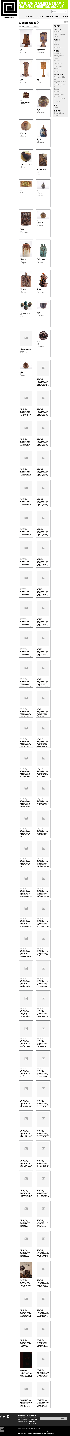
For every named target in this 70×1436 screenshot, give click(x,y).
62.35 (21, 100)
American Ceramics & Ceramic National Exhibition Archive (41, 5)
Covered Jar (40, 222)
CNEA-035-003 (40, 1249)
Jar (38, 192)
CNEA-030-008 (23, 498)
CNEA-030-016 (23, 618)
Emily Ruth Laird (58, 69)
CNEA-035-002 (23, 1249)
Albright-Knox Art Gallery (60, 82)
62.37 (21, 132)
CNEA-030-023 (40, 708)
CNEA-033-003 (23, 979)
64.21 (38, 311)
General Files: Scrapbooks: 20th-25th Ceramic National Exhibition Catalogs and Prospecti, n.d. (43, 1374)
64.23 (38, 341)
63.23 (38, 258)
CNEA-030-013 (40, 558)
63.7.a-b (39, 221)
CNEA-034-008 (40, 1189)
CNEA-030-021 (40, 678)
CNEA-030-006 (23, 468)
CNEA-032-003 (23, 888)
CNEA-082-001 (40, 1369)
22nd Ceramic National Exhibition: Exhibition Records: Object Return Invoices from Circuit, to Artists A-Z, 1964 (43, 1104)
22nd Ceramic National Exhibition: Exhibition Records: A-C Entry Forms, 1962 (43, 802)
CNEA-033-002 (40, 948)
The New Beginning (25, 349)
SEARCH (19, 1428)
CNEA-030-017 (40, 618)
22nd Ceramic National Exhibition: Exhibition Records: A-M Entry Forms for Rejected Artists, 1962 (43, 923)
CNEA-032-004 (40, 888)
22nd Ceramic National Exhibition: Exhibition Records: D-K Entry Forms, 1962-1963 (26, 833)
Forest (21, 192)
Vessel (21, 79)
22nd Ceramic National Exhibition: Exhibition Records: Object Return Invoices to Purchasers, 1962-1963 (26, 1134)
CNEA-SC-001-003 (24, 1399)
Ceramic (56, 107)
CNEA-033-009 (23, 1069)
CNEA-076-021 (40, 1339)
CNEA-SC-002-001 (41, 1399)
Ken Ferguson (57, 61)
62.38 (38, 138)
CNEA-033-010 (40, 1069)
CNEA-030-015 (40, 588)
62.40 (38, 168)
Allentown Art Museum (59, 84)
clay (55, 42)
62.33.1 (21, 48)
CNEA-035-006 (23, 1309)
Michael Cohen (57, 53)
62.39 (21, 163)
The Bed (22, 229)
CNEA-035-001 (40, 1219)
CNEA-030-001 (40, 378)
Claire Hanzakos (58, 63)
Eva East (56, 58)
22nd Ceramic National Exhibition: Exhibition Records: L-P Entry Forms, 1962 (43, 832)
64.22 (21, 348)
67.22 (21, 371)
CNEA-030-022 (23, 708)
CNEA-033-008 (40, 1039)
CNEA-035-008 (23, 1339)
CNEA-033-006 (40, 1009)
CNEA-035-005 (40, 1279)
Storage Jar (23, 259)
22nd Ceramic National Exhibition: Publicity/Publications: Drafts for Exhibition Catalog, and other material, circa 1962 (43, 1254)
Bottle (39, 139)
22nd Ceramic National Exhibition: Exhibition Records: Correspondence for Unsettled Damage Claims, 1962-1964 (25, 804)
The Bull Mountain (25, 102)
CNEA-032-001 (23, 858)
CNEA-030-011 (40, 528)
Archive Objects (57, 32)
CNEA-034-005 (23, 1159)
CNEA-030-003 (40, 408)
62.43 (21, 228)
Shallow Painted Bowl (26, 165)
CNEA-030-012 (23, 558)
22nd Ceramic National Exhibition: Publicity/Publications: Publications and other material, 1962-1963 (43, 1314)
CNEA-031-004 (40, 768)
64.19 (38, 288)
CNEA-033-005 (23, 1009)
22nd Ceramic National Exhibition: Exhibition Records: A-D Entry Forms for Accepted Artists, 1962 (43, 863)
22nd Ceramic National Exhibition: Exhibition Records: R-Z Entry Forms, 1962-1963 (26, 863)
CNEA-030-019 (40, 648)
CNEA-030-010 (23, 528)
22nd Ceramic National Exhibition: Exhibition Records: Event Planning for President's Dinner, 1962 (25, 1014)
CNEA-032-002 (40, 858)
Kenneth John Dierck (59, 56)
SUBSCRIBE (28, 1428)
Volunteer (32, 1428)
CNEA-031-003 (23, 768)
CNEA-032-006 (40, 918)
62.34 (38, 78)
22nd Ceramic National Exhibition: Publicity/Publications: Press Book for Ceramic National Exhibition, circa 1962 (26, 1344)
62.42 (38, 191)
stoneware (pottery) (59, 47)
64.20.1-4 (22, 311)
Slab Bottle (23, 289)
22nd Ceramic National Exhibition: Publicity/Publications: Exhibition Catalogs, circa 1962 (26, 1284)
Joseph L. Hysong (58, 66)
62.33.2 (38, 48)
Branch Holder (41, 49)
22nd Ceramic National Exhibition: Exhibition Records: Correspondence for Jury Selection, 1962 (42, 983)
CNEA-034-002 (40, 1099)
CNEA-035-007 (40, 1309)
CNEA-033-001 (23, 948)
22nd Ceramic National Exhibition (31, 26)
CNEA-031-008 (40, 828)
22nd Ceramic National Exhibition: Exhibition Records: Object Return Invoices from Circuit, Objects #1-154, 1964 (26, 1164)
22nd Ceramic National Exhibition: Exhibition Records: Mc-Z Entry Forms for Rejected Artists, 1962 (25, 953)
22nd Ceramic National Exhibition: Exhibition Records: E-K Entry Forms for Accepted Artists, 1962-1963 (26, 894)
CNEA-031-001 (23, 738)
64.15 (21, 288)
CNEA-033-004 (40, 979)
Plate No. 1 (23, 134)
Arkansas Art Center (58, 92)
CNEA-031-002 (40, 738)
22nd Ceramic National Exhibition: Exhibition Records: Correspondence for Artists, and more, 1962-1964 (25, 773)
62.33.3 (21, 78)
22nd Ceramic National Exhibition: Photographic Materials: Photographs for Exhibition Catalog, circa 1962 (42, 1225)
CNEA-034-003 (23, 1129)
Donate (23, 1428)
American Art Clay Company (58, 88)
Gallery (65, 16)
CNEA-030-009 (40, 498)
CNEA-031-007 (23, 828)
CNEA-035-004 (23, 1279)
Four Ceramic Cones (25, 313)
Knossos (39, 289)
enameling (56, 45)
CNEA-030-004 (23, 438)
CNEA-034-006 (40, 1159)
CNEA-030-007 (40, 468)
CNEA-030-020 (23, 678)
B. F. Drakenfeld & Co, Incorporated (59, 95)
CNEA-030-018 (23, 648)
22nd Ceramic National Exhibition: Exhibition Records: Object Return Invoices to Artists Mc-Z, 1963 (26, 1103)
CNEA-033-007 (23, 1039)
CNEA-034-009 (23, 1219)
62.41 (21, 191)
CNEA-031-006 (40, 798)
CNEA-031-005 (23, 798)
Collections (29, 16)
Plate (38, 343)
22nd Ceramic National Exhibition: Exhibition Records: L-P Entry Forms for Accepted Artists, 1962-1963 (43, 894)
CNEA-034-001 (23, 1099)
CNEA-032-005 (23, 918)
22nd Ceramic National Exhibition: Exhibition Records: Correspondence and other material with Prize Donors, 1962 (42, 1014)
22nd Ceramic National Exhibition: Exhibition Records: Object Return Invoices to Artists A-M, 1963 (43, 1073)
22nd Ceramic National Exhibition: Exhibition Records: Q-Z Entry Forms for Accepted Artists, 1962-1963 (26, 924)
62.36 (38, 108)
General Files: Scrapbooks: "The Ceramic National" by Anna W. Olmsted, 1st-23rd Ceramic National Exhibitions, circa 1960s (26, 1374)
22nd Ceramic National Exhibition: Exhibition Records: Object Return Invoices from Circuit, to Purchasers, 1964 (43, 1134)
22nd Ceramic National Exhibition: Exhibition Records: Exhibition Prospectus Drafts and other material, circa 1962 (43, 1044)
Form (38, 79)
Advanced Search (52, 16)
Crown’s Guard (41, 259)
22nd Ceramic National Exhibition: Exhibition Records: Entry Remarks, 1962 (42, 952)
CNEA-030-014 (23, 588)
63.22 (21, 258)
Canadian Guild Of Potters (60, 99)
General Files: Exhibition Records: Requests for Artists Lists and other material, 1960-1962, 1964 (42, 1344)
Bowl (38, 312)
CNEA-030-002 (23, 408)
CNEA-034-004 (40, 1129)
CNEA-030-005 (40, 438)
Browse (40, 16)
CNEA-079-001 (23, 1369)
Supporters (38, 1428)
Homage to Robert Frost (42, 170)
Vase (21, 49)
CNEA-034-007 (23, 1189)
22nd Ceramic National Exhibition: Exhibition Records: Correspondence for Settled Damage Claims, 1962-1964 (42, 773)
